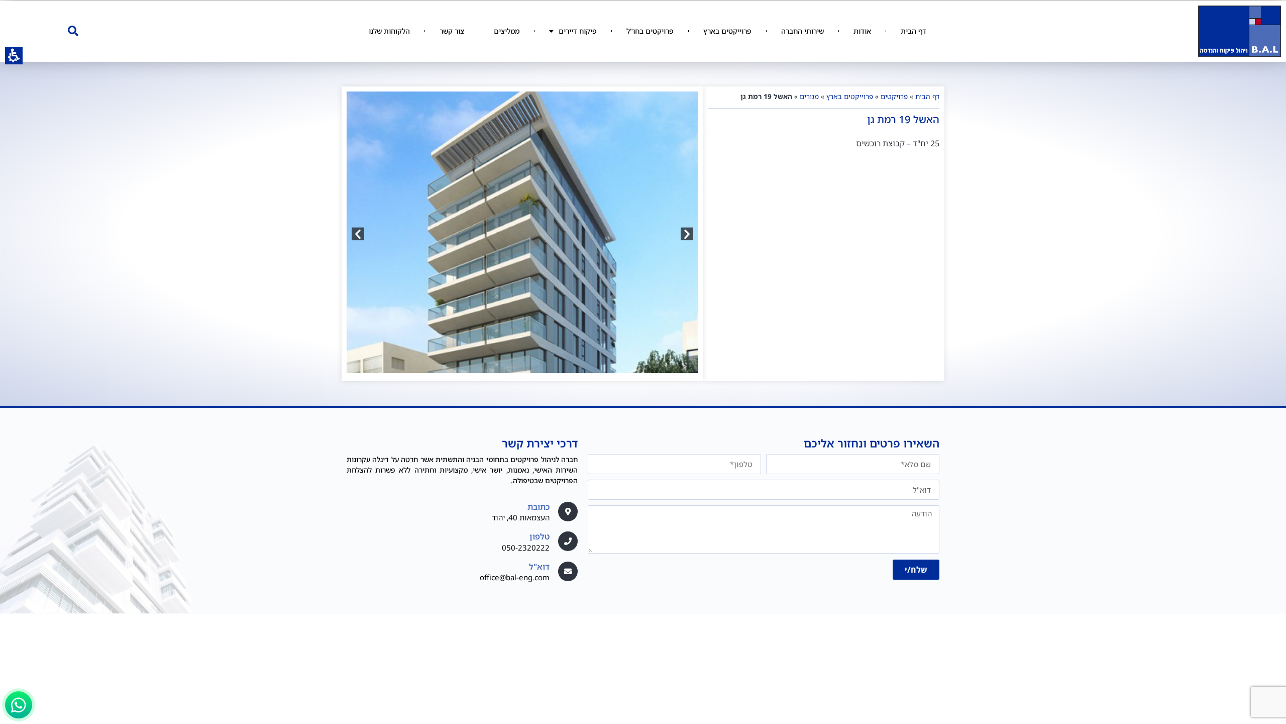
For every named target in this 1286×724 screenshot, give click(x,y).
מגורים (809, 96)
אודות (862, 31)
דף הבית (913, 31)
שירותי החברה (802, 31)
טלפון (539, 536)
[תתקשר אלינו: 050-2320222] (568, 541)
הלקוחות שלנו (389, 31)
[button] (72, 31)
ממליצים (506, 31)
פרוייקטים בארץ (727, 31)
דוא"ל (539, 566)
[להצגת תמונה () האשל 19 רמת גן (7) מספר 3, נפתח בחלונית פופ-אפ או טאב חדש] (522, 234)
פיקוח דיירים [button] (578, 31)
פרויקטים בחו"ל (650, 31)
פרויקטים (894, 96)
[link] (568, 571)
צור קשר (452, 31)
